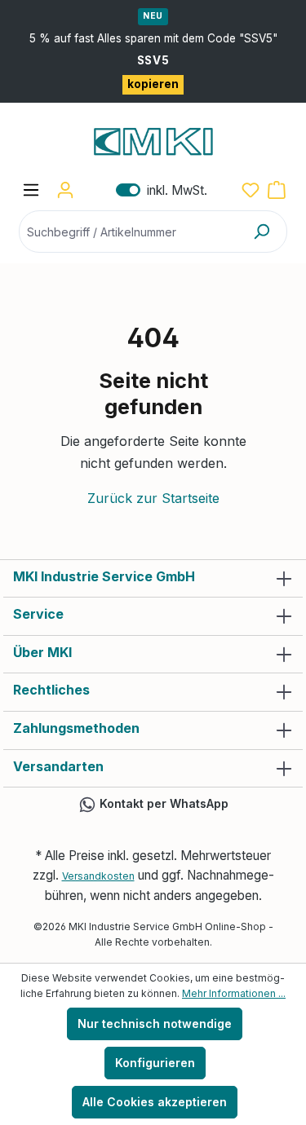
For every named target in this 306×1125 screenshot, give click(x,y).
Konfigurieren (155, 1063)
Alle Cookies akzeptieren (154, 1102)
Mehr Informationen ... (234, 993)
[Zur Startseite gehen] (153, 141)
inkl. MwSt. (161, 190)
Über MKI (42, 652)
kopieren (153, 83)
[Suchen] (261, 231)
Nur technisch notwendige (155, 1023)
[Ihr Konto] (65, 190)
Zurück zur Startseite (153, 498)
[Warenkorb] (277, 190)
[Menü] (31, 190)
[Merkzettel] (250, 190)
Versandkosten (98, 876)
